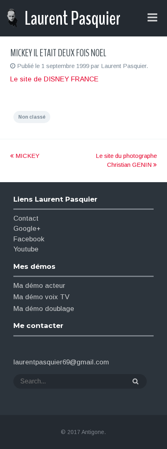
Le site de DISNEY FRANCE (54, 79)
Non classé (31, 117)
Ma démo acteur (39, 285)
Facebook (28, 239)
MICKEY (26, 155)
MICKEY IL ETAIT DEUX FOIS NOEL (58, 53)
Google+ (27, 228)
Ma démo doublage (43, 309)
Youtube (26, 249)
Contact (26, 218)
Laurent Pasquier (72, 19)
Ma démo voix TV (41, 297)
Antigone (92, 432)
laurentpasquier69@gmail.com (61, 362)
